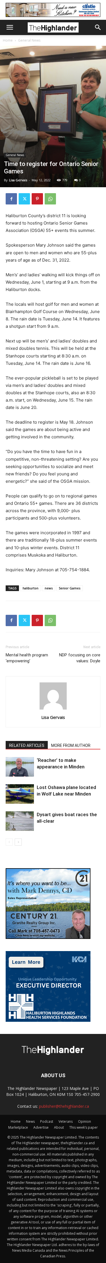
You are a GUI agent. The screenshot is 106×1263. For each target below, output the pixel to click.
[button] (10, 27)
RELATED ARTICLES (26, 745)
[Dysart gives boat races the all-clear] (20, 821)
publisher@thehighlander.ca (64, 1106)
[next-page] (18, 842)
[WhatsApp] (50, 198)
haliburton (30, 588)
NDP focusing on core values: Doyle (79, 657)
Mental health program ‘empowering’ (27, 657)
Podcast (46, 1121)
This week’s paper (83, 1127)
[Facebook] (11, 198)
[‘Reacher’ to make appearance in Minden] (20, 767)
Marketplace (18, 1127)
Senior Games (69, 588)
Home (8, 40)
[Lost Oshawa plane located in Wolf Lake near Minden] (20, 794)
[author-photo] (53, 709)
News (30, 1121)
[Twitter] (24, 198)
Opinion (84, 1121)
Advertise (41, 1127)
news (49, 588)
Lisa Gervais (18, 180)
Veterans (66, 1121)
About (59, 1127)
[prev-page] (9, 842)
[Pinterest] (37, 198)
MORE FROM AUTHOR (70, 745)
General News (29, 40)
